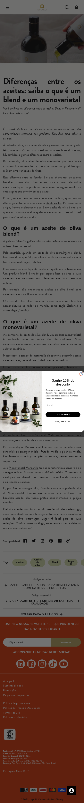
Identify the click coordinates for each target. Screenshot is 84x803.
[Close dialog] (81, 373)
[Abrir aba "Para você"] (71, 790)
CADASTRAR (63, 415)
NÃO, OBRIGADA (63, 422)
